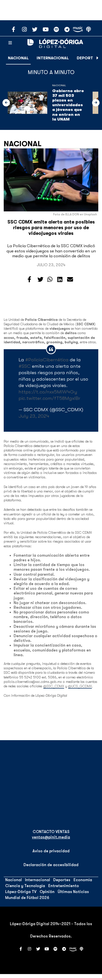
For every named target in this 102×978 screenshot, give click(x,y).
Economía (83, 880)
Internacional (53, 58)
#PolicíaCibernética (47, 360)
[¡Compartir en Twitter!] (40, 279)
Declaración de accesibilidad (51, 865)
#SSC (25, 366)
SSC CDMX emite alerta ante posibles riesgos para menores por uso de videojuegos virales (51, 227)
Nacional (18, 58)
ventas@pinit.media (51, 837)
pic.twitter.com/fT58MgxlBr (49, 398)
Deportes (87, 58)
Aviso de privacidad (51, 851)
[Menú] (10, 43)
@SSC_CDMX (53, 686)
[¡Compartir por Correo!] (70, 279)
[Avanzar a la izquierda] (6, 102)
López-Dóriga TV (20, 892)
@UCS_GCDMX (80, 686)
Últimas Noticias (73, 892)
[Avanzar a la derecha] (97, 58)
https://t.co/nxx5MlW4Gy (48, 392)
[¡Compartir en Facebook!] (29, 279)
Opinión (47, 892)
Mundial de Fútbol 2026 (27, 898)
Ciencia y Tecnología (25, 886)
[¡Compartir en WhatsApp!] (49, 279)
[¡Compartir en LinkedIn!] (59, 279)
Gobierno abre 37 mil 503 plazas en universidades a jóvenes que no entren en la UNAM (68, 105)
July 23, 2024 (34, 416)
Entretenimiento (63, 886)
